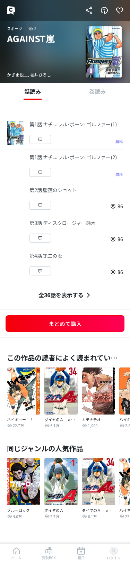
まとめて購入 (65, 323)
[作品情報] (104, 10)
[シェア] (89, 10)
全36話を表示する (61, 295)
